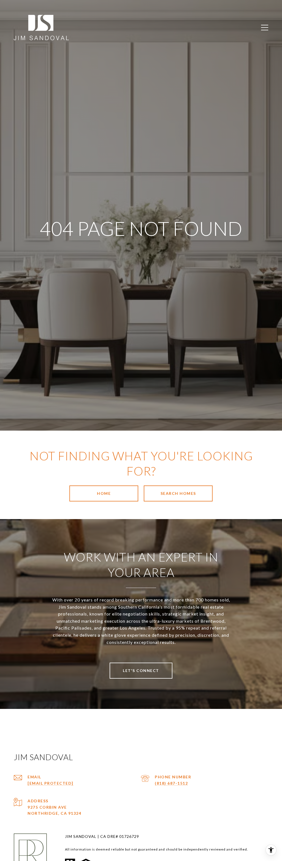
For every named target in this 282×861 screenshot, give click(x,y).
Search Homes (178, 493)
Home (104, 493)
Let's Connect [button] (141, 670)
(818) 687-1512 (171, 783)
